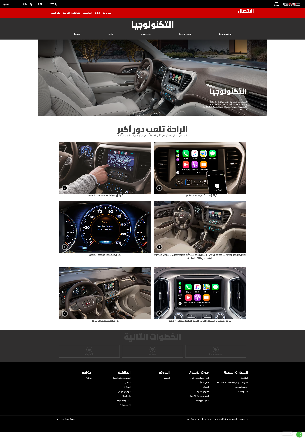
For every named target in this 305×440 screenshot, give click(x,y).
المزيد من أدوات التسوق (199, 396)
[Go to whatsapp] (299, 435)
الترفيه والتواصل (124, 391)
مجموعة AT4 (243, 391)
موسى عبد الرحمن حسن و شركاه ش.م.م (230, 419)
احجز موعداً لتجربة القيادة (199, 378)
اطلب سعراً (204, 382)
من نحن (89, 378)
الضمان (128, 382)
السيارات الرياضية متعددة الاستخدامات (232, 382)
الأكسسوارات (125, 405)
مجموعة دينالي (241, 387)
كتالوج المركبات (202, 401)
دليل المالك (126, 396)
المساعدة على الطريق (122, 378)
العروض (167, 378)
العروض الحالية (203, 391)
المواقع (205, 387)
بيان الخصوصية (207, 419)
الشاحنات (244, 378)
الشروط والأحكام (193, 419)
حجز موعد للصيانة (124, 401)
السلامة (127, 387)
